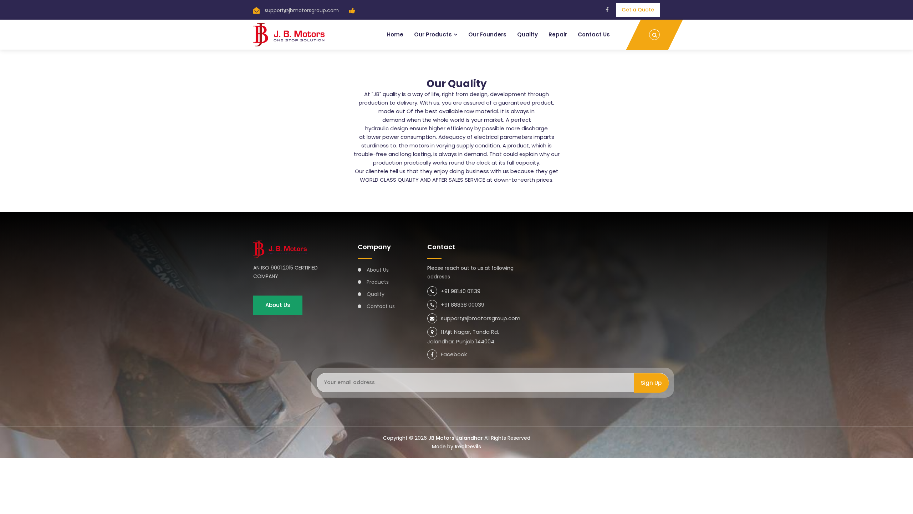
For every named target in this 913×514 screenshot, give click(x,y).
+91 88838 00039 (462, 304)
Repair (558, 34)
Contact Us (594, 34)
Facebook (454, 354)
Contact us (381, 306)
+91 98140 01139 (460, 291)
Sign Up (651, 383)
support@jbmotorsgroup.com (302, 10)
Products (378, 282)
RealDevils (468, 446)
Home (395, 34)
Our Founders (487, 34)
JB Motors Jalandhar (455, 438)
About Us (277, 305)
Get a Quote (638, 9)
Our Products (433, 34)
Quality (527, 34)
